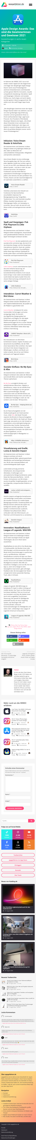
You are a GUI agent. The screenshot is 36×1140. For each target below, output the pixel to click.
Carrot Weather (9, 310)
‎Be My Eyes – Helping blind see (21, 405)
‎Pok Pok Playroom (17, 260)
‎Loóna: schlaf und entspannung (21, 490)
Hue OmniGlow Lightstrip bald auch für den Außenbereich (16, 908)
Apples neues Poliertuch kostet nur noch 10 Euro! (17, 1115)
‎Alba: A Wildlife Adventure (20, 440)
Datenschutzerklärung (9, 1097)
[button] (12, 636)
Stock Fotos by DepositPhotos (9, 1135)
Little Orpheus (8, 266)
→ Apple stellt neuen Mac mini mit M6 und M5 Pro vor (13, 1023)
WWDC (25, 627)
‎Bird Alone (14, 359)
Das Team (18, 875)
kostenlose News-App (26, 1084)
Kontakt (18, 870)
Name (7, 794)
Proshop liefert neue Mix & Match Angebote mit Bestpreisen (18, 935)
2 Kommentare (23, 745)
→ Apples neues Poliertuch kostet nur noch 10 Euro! (13, 1034)
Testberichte (18, 855)
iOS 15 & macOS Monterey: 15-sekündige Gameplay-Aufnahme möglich (8, 656)
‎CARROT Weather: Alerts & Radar (22, 333)
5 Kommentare (23, 724)
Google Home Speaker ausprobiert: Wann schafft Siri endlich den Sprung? (20, 999)
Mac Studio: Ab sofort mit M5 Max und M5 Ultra (17, 1116)
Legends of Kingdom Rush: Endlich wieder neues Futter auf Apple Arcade (28, 656)
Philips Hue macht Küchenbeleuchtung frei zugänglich (16, 967)
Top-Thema (21, 625)
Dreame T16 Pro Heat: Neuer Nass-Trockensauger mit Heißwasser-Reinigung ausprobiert (20, 1005)
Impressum (6, 1095)
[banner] (12, 4)
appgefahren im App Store (18, 860)
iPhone (13, 625)
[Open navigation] (30, 5)
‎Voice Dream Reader (18, 185)
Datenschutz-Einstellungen (8, 1138)
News (25, 625)
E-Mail (7, 801)
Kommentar (9, 775)
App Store (9, 627)
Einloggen (18, 865)
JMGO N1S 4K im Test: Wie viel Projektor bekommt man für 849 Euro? (20, 987)
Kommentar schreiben (17, 48)
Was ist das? (23, 52)
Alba (13, 415)
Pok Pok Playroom (9, 241)
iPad (16, 625)
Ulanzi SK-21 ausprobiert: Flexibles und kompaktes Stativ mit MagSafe (20, 993)
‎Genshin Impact (16, 520)
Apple (14, 627)
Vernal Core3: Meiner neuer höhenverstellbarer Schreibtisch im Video (19, 981)
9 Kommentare (22, 715)
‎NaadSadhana (16, 580)
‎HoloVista (14, 214)
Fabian (6, 48)
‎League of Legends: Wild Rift (20, 616)
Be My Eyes (7, 383)
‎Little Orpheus (16, 286)
